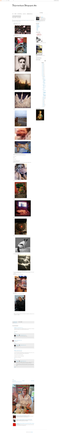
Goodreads (38, 25)
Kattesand (44, 84)
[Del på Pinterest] (21, 321)
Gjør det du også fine (44, 82)
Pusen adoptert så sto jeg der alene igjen (44, 95)
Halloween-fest (44, 81)
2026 (43, 63)
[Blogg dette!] (19, 321)
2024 (43, 65)
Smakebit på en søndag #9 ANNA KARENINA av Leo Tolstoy (22, 415)
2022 (43, 67)
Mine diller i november (44, 79)
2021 (43, 68)
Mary (20, 20)
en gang (27, 20)
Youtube (37, 30)
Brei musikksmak (44, 90)
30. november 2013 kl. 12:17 (20, 327)
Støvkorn (15, 327)
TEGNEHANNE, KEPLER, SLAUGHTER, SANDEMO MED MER (20, 384)
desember (44, 76)
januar (43, 105)
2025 (43, 64)
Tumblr (37, 28)
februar (44, 104)
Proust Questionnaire (44, 86)
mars (43, 103)
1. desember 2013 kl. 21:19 (19, 340)
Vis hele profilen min (38, 21)
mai (43, 101)
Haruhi (15, 350)
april (43, 102)
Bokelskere (38, 24)
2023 (43, 66)
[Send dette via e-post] (18, 321)
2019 (43, 70)
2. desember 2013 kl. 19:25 (19, 350)
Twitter (37, 29)
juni (43, 100)
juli (43, 99)
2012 (43, 106)
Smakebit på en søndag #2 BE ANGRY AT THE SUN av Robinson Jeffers (24, 419)
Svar (14, 332)
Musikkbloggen (38, 26)
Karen (15, 340)
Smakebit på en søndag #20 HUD (44, 92)
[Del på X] (20, 321)
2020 (43, 69)
